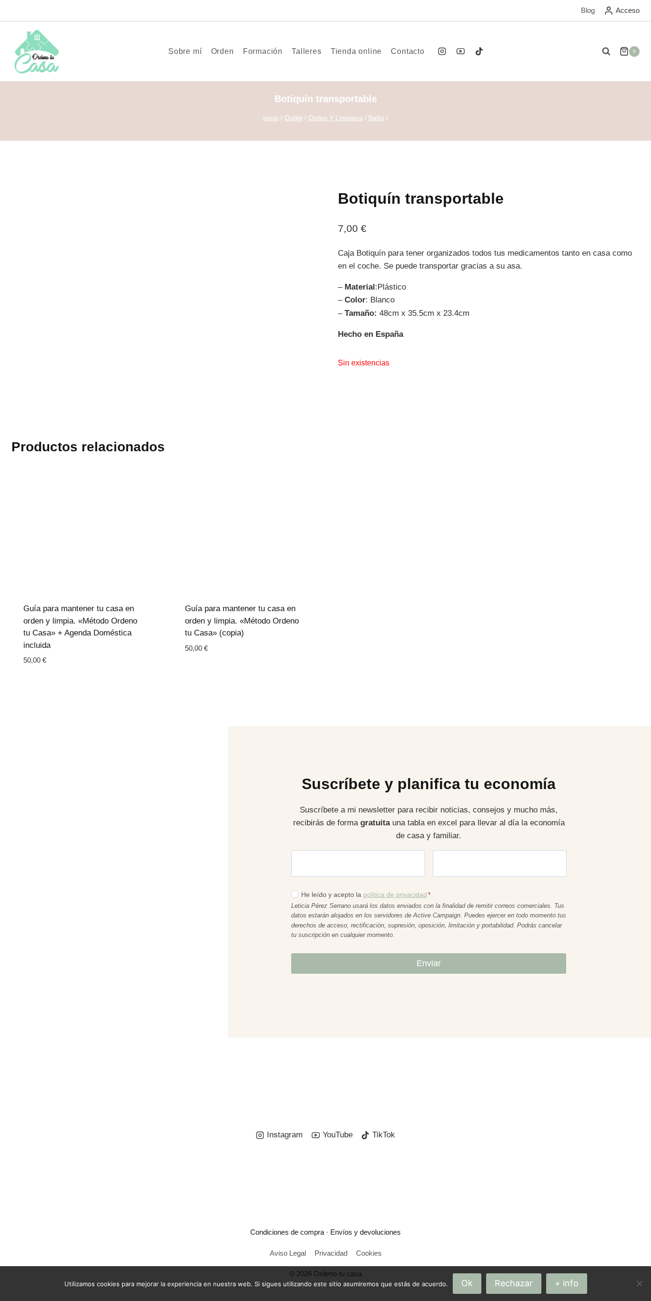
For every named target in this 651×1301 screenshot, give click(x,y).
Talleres (306, 51)
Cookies (369, 1253)
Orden (222, 51)
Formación (263, 51)
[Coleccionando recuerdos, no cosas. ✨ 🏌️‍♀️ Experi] (489, 1072)
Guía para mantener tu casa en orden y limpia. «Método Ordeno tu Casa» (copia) (242, 620)
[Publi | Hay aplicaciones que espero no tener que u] (161, 1072)
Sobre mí (185, 51)
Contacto (407, 51)
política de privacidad (395, 894)
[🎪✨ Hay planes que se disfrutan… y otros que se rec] (271, 1072)
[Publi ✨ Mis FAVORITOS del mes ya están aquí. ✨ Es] (52, 1072)
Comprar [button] (203, 676)
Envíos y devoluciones (365, 1232)
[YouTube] (460, 51)
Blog (588, 10)
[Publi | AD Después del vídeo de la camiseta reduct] (380, 1072)
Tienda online (356, 51)
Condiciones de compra (287, 1232)
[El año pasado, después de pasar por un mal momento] (599, 1072)
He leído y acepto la (365, 894)
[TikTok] (479, 51)
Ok (467, 1283)
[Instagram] (442, 51)
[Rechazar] (639, 1283)
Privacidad (331, 1253)
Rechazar (514, 1283)
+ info (567, 1283)
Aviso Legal (288, 1253)
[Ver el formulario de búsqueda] (606, 51)
